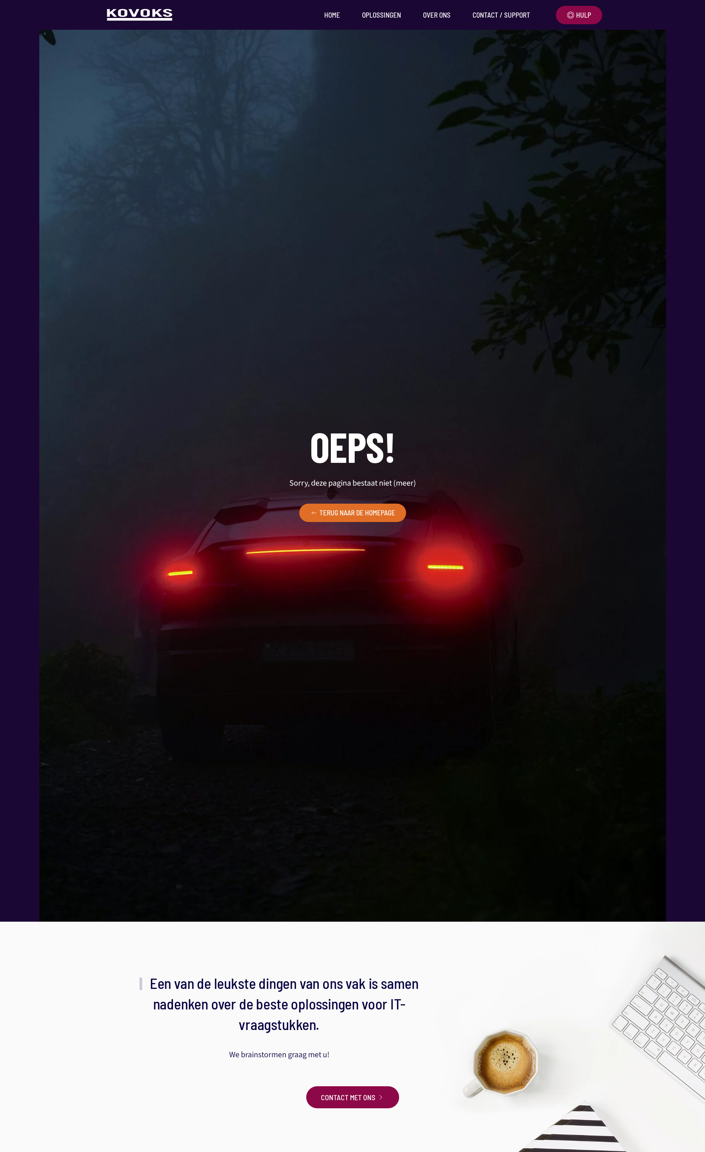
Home (332, 15)
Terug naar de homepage (357, 512)
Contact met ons (348, 1097)
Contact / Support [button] (501, 15)
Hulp (583, 15)
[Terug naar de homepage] (141, 15)
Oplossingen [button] (381, 15)
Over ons (437, 15)
